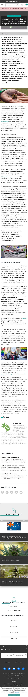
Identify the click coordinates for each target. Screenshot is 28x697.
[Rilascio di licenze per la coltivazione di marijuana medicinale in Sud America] (14, 571)
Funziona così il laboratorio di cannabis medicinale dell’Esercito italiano (12, 559)
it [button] (9, 662)
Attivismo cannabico (15, 15)
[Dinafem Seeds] (14, 1)
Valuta (17, 662)
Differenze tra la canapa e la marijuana (13, 465)
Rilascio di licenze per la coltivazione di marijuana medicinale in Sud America (12, 582)
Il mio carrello (25, 5)
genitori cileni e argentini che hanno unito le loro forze (13, 374)
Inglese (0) (14, 620)
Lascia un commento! (14, 610)
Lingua (6, 662)
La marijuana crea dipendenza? (10, 457)
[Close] (25, 8)
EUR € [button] (20, 662)
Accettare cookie (14, 695)
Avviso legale (17, 692)
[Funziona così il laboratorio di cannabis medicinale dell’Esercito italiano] (14, 549)
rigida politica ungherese (8, 176)
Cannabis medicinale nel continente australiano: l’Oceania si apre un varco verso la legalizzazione (14, 538)
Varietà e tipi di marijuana (9, 473)
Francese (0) (14, 632)
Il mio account (22, 5)
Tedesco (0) (14, 638)
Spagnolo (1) (14, 626)
